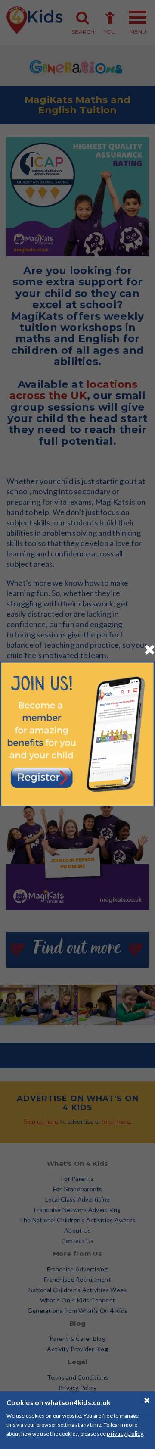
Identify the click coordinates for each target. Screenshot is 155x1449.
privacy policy (125, 1433)
